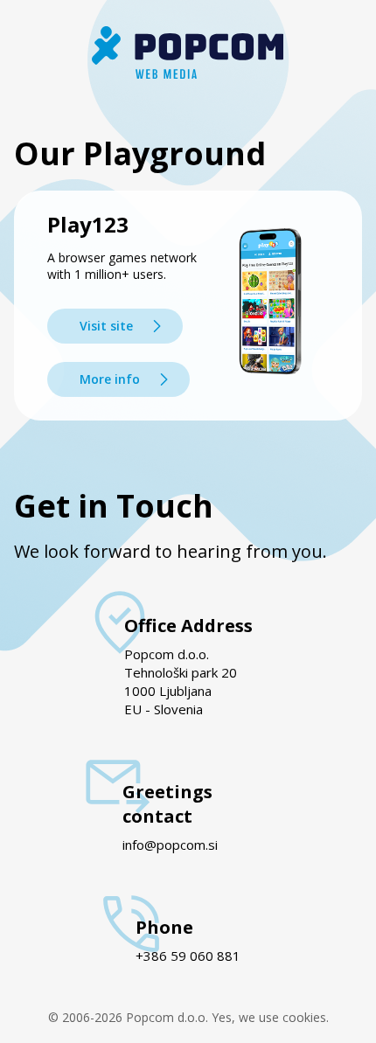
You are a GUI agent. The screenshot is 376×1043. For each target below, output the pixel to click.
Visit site (106, 325)
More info (110, 379)
